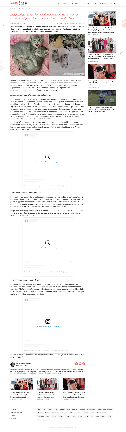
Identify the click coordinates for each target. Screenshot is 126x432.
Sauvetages (103, 3)
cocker (74, 416)
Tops (94, 3)
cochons (103, 416)
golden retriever (91, 409)
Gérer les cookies (71, 427)
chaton (49, 409)
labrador (46, 413)
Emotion (86, 3)
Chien (59, 3)
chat (39, 409)
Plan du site (53, 427)
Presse (13, 415)
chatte (47, 416)
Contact (13, 418)
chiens (92, 413)
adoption (82, 409)
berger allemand (107, 409)
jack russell (63, 413)
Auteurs (13, 409)
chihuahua (74, 409)
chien (44, 409)
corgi (92, 416)
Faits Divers (75, 3)
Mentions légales (61, 427)
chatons (40, 413)
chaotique (44, 210)
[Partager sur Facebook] (76, 364)
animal (80, 416)
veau (48, 420)
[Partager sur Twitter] (80, 364)
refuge (55, 409)
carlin (97, 416)
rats (43, 420)
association (41, 416)
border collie (54, 413)
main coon (77, 413)
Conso (113, 3)
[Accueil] (19, 3)
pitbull (70, 413)
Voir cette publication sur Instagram (48, 162)
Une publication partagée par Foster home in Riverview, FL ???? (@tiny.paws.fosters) (49, 186)
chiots (68, 416)
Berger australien (101, 413)
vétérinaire (61, 416)
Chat (65, 3)
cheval (109, 416)
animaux (62, 409)
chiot (68, 409)
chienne (54, 416)
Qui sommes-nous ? (17, 412)
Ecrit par (61, 23)
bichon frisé (85, 413)
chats (99, 409)
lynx (39, 420)
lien (22, 124)
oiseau (86, 416)
